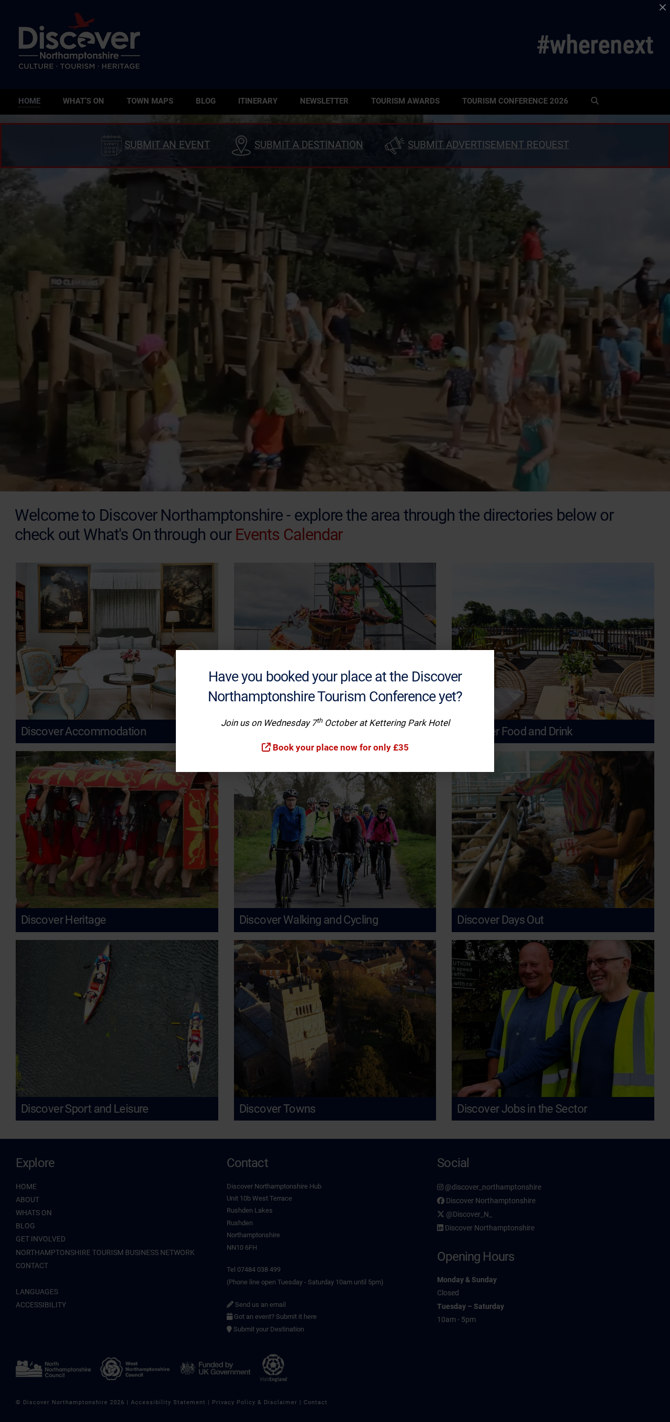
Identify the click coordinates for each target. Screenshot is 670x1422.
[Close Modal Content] (662, 7)
